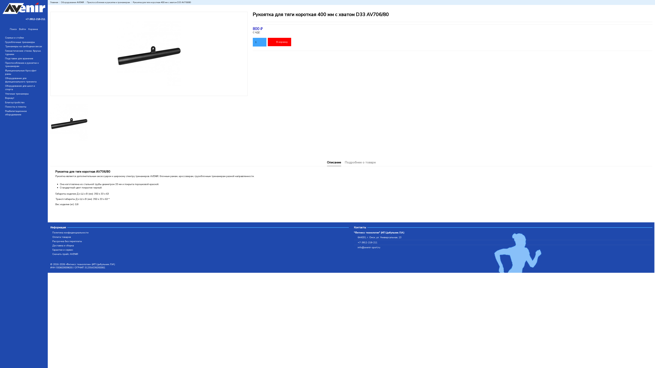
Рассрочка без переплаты (67, 241)
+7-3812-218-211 (367, 242)
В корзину (282, 42)
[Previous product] (648, 2)
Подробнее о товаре (360, 162)
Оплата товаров (61, 237)
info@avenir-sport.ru (369, 247)
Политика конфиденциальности (70, 232)
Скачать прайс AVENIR (65, 254)
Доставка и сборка (63, 245)
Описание (334, 162)
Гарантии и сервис (62, 249)
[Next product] (651, 2)
